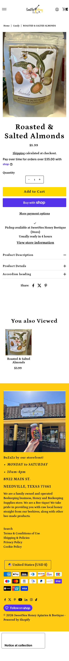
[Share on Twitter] (39, 285)
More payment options (34, 213)
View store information (35, 243)
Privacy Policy (12, 542)
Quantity (9, 172)
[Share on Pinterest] (46, 285)
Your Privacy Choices (22, 637)
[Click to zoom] (60, 38)
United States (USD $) (30, 565)
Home (6, 26)
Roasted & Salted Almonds (18, 360)
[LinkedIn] (26, 600)
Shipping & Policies (16, 538)
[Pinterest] (15, 600)
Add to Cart (34, 192)
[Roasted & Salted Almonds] (19, 342)
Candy (16, 26)
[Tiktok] (36, 600)
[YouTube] (20, 600)
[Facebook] (5, 600)
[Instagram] (31, 600)
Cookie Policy (12, 546)
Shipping (19, 153)
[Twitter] (9, 600)
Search (8, 528)
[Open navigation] (4, 9)
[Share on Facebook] (33, 285)
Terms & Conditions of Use (21, 533)
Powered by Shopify (16, 619)
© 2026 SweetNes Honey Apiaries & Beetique (34, 615)
